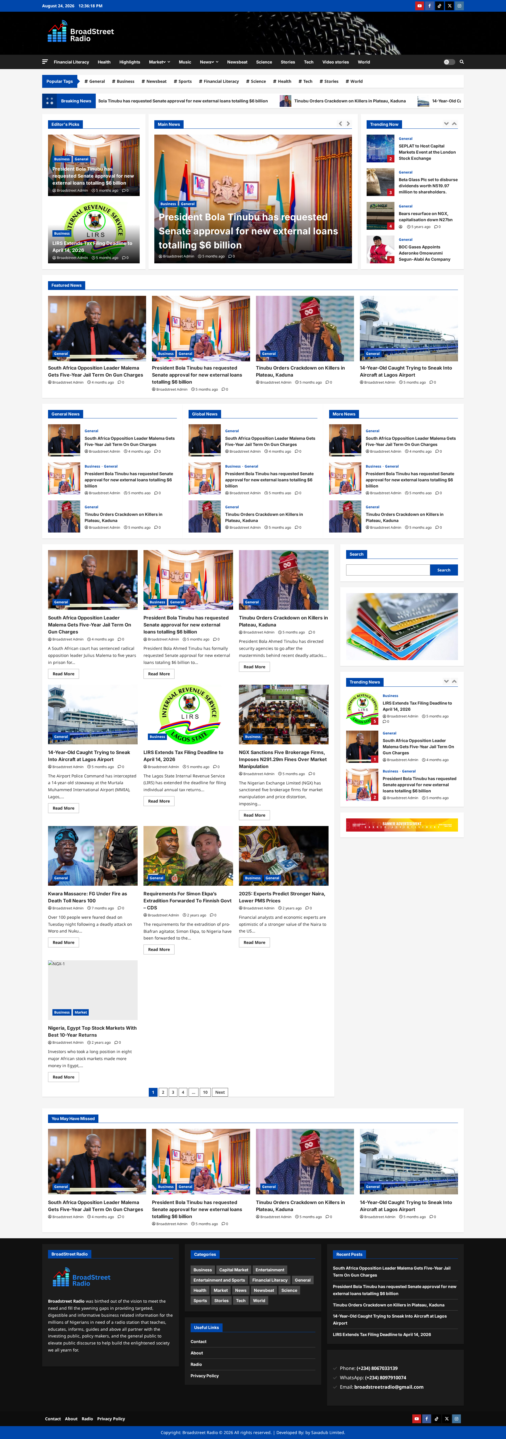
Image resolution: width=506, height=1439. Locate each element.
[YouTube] (419, 5)
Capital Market (233, 1269)
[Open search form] (462, 61)
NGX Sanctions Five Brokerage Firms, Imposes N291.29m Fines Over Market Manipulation (283, 759)
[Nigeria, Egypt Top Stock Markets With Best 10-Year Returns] (93, 990)
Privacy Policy (205, 1375)
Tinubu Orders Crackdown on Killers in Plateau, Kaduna (268, 100)
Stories (288, 61)
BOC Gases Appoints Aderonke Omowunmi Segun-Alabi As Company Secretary (380, 216)
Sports (185, 81)
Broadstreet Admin (178, 256)
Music (185, 61)
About (197, 1352)
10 (205, 1092)
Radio (196, 1364)
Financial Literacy (71, 61)
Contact (198, 1341)
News (205, 61)
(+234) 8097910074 (385, 1377)
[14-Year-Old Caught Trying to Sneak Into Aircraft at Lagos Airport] (409, 328)
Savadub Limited (327, 1432)
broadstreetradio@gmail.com (389, 1387)
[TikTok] (439, 5)
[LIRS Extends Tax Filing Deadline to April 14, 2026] (188, 714)
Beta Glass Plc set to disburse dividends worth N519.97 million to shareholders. (380, 148)
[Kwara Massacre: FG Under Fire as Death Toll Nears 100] (93, 856)
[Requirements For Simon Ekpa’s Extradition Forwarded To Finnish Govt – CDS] (188, 856)
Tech (309, 61)
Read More (66, 672)
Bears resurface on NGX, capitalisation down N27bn (380, 182)
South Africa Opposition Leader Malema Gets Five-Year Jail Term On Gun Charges (64, 440)
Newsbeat (237, 61)
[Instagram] (459, 5)
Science (264, 61)
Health (104, 61)
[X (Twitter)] (449, 5)
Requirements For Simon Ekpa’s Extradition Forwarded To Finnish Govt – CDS (187, 901)
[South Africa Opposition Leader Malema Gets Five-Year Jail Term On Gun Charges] (97, 328)
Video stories (335, 61)
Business (125, 81)
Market (156, 61)
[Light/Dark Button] (449, 62)
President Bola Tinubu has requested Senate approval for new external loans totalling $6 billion (248, 231)
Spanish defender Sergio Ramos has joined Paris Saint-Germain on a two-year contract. (380, 249)
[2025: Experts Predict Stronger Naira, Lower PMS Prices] (284, 856)
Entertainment (270, 1269)
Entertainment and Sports (219, 1279)
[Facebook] (429, 5)
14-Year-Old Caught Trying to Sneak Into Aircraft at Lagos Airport (414, 100)
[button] (45, 61)
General (97, 81)
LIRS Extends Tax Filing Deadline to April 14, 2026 (382, 1334)
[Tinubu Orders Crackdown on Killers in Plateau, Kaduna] (305, 328)
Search (357, 554)
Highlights (129, 61)
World (364, 61)
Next (220, 1092)
